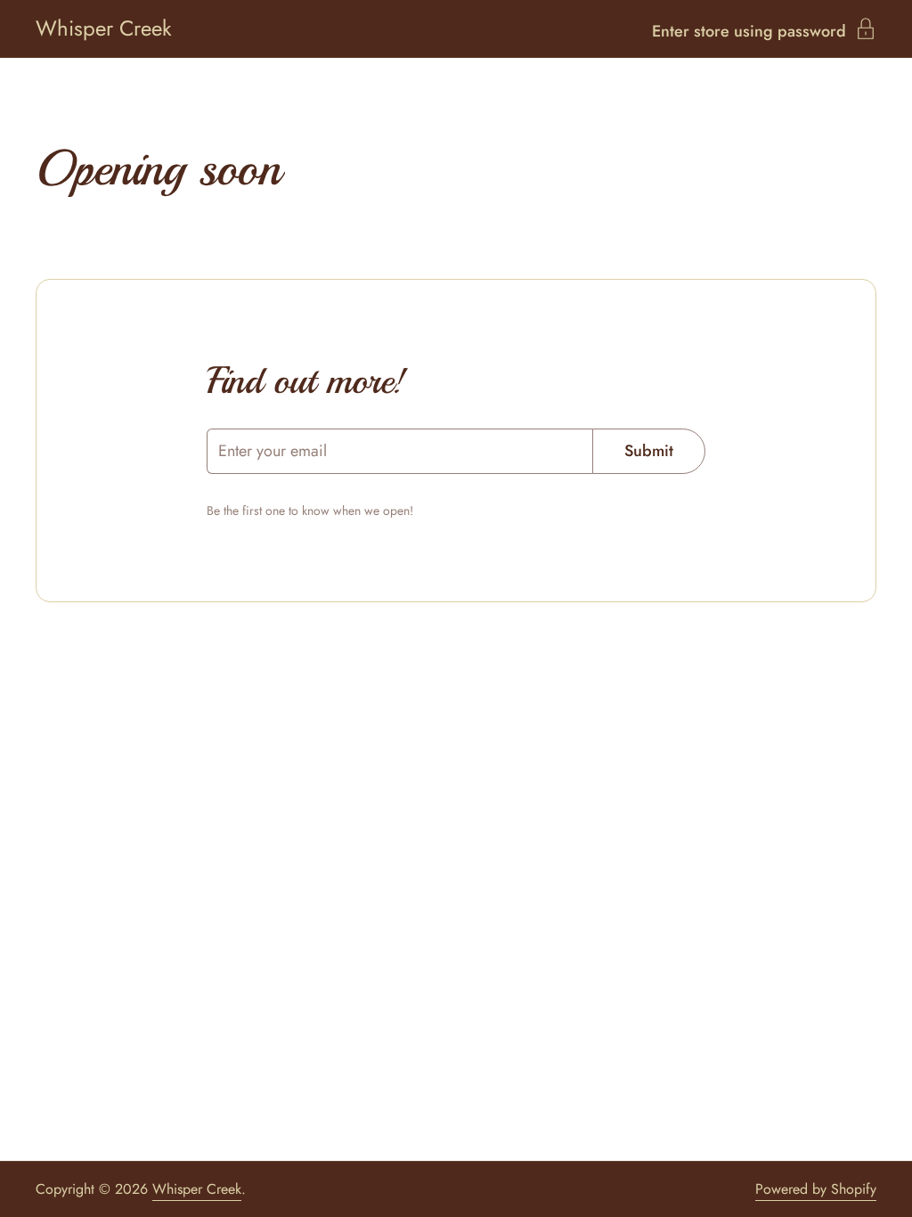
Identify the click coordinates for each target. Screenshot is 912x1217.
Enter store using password (749, 29)
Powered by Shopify (815, 1189)
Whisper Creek (104, 28)
